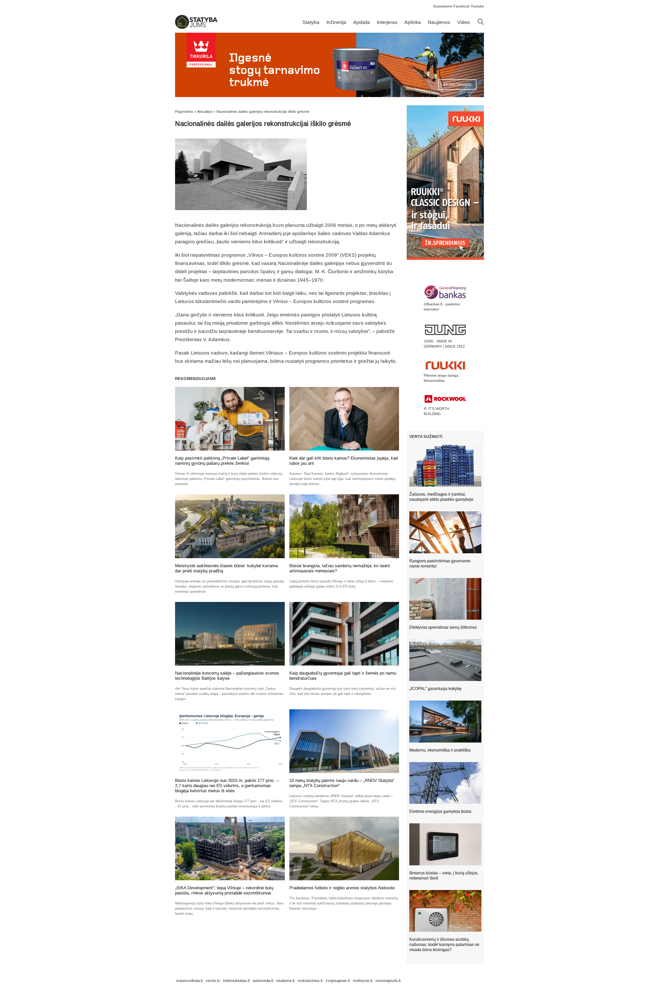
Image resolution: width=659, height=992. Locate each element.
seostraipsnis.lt (388, 980)
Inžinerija (336, 22)
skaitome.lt (285, 980)
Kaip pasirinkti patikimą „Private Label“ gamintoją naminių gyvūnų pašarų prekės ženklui (222, 461)
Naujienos (439, 22)
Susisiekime (442, 6)
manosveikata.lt (189, 980)
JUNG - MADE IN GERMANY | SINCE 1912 (444, 343)
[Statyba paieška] (481, 24)
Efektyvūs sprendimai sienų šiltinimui (443, 627)
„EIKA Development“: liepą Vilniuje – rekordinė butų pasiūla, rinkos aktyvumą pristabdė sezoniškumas (224, 890)
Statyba (310, 22)
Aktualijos (204, 111)
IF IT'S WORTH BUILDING (436, 411)
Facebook (461, 6)
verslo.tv (213, 980)
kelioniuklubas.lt (236, 980)
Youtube (477, 6)
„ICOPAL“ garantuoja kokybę (435, 688)
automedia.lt (263, 980)
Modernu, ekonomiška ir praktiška (440, 750)
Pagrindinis (184, 111)
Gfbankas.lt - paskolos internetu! (442, 306)
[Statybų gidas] (196, 27)
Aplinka (412, 22)
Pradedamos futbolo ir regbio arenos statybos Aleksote (342, 887)
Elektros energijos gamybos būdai (440, 811)
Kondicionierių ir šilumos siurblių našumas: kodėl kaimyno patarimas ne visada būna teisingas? (444, 944)
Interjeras (387, 22)
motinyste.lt (362, 980)
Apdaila (361, 22)
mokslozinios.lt (310, 980)
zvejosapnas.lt (338, 980)
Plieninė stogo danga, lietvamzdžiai (441, 378)
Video (463, 22)
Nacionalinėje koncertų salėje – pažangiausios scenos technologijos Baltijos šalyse (227, 676)
